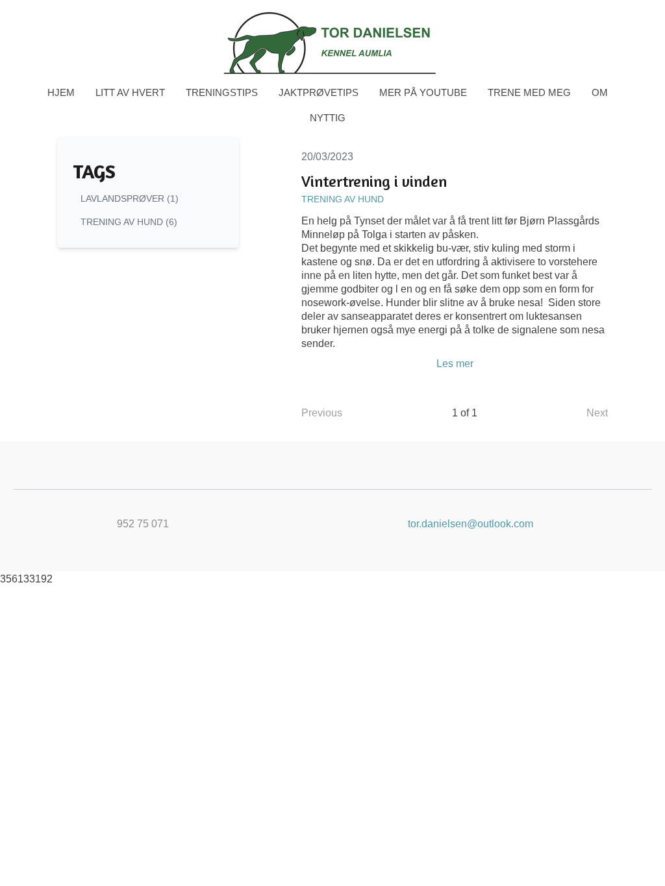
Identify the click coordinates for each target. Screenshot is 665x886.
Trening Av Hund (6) (129, 222)
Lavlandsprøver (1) (130, 198)
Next (597, 412)
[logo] (332, 42)
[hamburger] (41, 20)
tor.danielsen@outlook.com (470, 523)
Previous (321, 412)
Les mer (454, 363)
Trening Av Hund (342, 199)
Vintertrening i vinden (374, 181)
